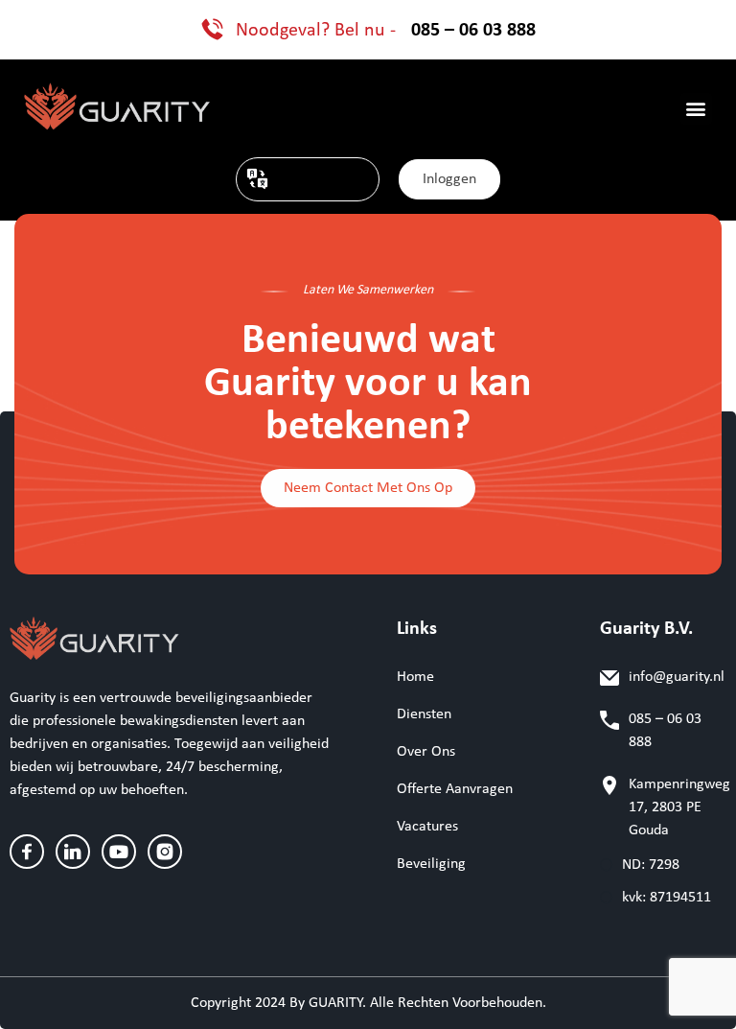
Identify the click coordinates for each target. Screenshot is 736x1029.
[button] (696, 109)
